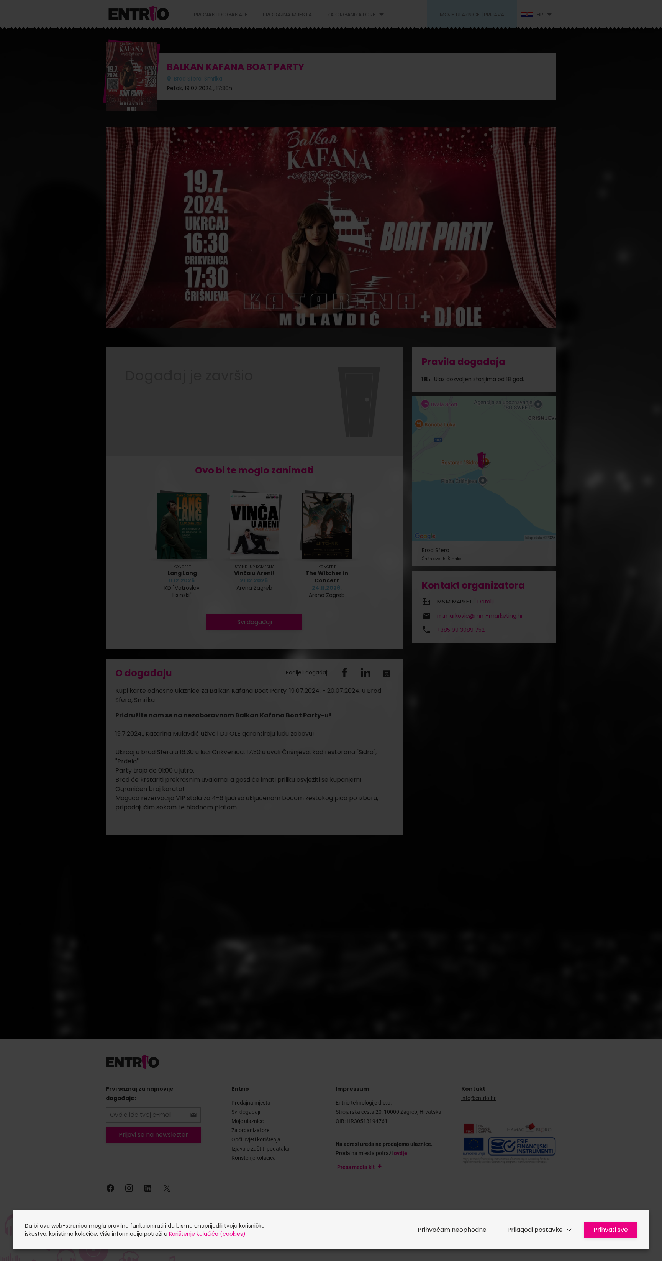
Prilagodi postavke (535, 1229)
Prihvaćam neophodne (452, 1229)
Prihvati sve (610, 1229)
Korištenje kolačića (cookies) (207, 1234)
